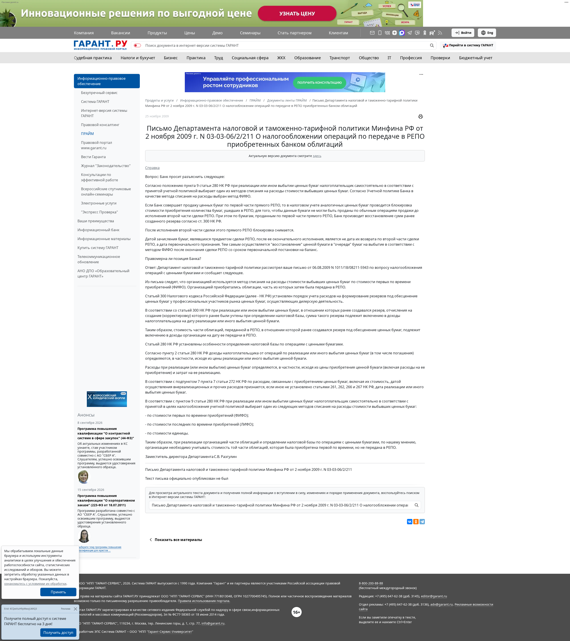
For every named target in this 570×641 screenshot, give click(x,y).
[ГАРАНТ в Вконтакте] (387, 32)
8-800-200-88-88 (371, 583)
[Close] (75, 608)
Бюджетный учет (476, 57)
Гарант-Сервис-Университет (170, 631)
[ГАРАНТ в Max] (402, 33)
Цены (189, 32)
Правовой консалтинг (100, 124)
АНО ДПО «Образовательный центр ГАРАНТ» (103, 273)
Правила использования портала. (204, 601)
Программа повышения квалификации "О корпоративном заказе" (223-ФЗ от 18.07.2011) (106, 500)
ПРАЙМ (87, 133)
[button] (468, 45)
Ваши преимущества (95, 220)
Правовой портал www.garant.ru (96, 145)
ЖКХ (281, 57)
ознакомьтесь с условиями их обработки (35, 584)
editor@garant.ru (434, 596)
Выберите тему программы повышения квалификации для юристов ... (99, 548)
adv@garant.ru (441, 604)
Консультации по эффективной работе (99, 177)
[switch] (137, 45)
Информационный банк (98, 229)
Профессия (411, 57)
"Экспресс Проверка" (99, 212)
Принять (58, 592)
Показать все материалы (178, 539)
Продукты (157, 32)
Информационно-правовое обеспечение (101, 81)
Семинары (250, 32)
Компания (84, 32)
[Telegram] (422, 521)
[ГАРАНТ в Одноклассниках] (425, 32)
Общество (369, 57)
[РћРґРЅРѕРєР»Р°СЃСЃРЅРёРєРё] (416, 521)
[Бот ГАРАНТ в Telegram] (417, 32)
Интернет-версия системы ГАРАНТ (104, 113)
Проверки (440, 57)
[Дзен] (394, 33)
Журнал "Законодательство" (106, 165)
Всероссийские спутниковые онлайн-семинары (106, 191)
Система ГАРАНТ (95, 101)
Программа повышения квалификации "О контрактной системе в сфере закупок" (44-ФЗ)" (105, 433)
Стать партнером (294, 32)
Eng (490, 33)
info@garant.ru (213, 623)
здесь (317, 156)
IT (389, 57)
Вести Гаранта (93, 156)
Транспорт (340, 57)
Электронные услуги (98, 203)
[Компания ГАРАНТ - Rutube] (432, 32)
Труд (218, 57)
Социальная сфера (250, 57)
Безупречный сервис (99, 92)
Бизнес (171, 57)
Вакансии (120, 32)
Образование (307, 57)
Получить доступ (58, 632)
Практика (196, 57)
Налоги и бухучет (138, 57)
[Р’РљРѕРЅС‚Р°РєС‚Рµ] (409, 521)
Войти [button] (466, 33)
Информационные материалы (103, 238)
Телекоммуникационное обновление (98, 259)
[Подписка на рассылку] (372, 32)
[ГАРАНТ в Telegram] (409, 32)
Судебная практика (93, 57)
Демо (217, 32)
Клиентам (338, 32)
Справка (152, 167)
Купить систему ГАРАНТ (97, 247)
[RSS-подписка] (440, 32)
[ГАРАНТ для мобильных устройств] (380, 32)
